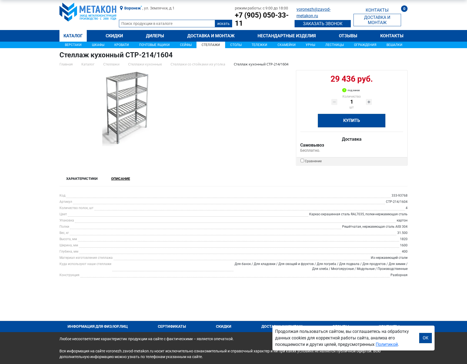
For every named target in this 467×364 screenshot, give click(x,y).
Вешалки (394, 45)
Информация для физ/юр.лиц (98, 326)
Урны (310, 45)
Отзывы (348, 35)
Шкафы (98, 45)
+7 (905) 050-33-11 (262, 19)
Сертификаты (172, 326)
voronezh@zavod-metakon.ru (313, 12)
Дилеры (155, 35)
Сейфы (186, 45)
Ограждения (365, 45)
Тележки (259, 45)
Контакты (391, 35)
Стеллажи (211, 45)
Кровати (121, 45)
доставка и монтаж (377, 20)
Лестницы (334, 45)
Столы (236, 45)
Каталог (73, 35)
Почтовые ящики (154, 45)
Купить (351, 120)
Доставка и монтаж (211, 35)
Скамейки (287, 45)
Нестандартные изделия (287, 35)
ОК (425, 337)
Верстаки (73, 45)
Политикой (387, 344)
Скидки (114, 35)
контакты (377, 10)
